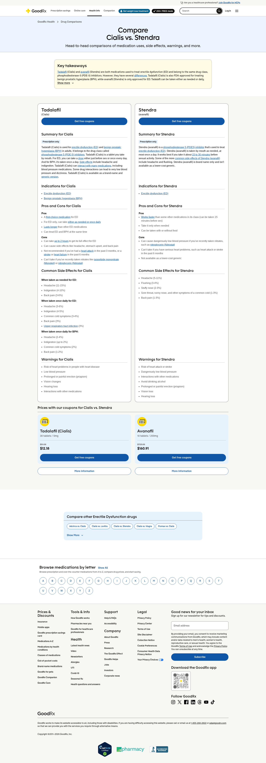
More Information (84, 471)
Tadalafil (62, 72)
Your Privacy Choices (147, 659)
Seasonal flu (77, 678)
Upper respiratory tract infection (61, 326)
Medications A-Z (45, 641)
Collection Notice (146, 640)
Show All (103, 567)
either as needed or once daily (84, 222)
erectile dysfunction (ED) (85, 147)
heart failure (60, 254)
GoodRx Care (44, 683)
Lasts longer (50, 227)
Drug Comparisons (71, 21)
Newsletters (77, 656)
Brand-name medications (50, 666)
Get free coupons (84, 121)
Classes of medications (49, 655)
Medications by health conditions (49, 648)
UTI (72, 667)
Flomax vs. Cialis (166, 526)
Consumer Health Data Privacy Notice (148, 653)
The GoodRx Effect (113, 653)
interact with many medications (94, 165)
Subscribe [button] (211, 657)
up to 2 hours (61, 241)
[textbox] (199, 625)
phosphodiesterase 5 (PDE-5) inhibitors (63, 154)
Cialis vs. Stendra (122, 526)
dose (81, 158)
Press (107, 642)
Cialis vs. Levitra (100, 526)
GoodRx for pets (45, 671)
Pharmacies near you (81, 623)
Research (109, 648)
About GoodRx (111, 637)
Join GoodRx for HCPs (229, 2)
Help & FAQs (110, 618)
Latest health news (80, 645)
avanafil (85, 72)
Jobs (106, 664)
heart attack (87, 251)
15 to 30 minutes (201, 154)
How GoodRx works (80, 618)
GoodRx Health (46, 21)
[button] (133, 11)
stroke (47, 254)
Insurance (42, 621)
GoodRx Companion (47, 677)
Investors (108, 670)
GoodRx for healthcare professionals (82, 631)
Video (73, 651)
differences (140, 75)
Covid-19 (75, 673)
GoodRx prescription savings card (52, 634)
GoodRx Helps (111, 659)
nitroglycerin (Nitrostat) (70, 263)
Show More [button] (73, 535)
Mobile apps (43, 627)
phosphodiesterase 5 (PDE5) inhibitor (183, 147)
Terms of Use (143, 629)
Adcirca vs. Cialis (77, 526)
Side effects (86, 162)
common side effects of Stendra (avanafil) (197, 158)
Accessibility (110, 623)
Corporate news (112, 675)
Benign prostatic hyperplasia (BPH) (63, 198)
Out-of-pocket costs (47, 660)
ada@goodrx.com (217, 723)
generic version (49, 176)
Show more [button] (63, 83)
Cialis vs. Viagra (144, 526)
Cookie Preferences (147, 645)
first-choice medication (58, 217)
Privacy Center (144, 623)
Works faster (148, 217)
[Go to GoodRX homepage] (36, 11)
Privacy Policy (144, 618)
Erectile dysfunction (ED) (57, 193)
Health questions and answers (85, 684)
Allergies (75, 662)
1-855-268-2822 (198, 723)
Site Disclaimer (144, 634)
